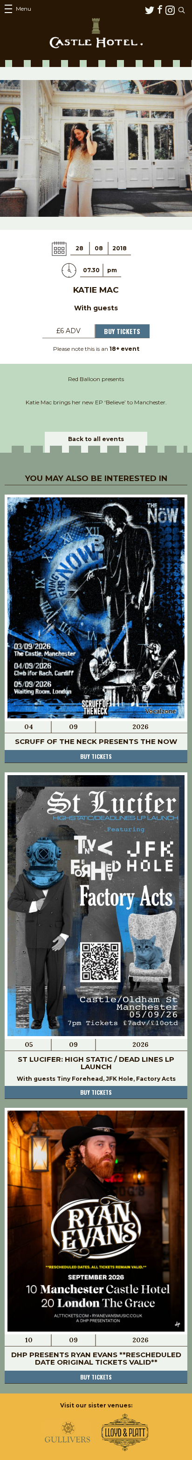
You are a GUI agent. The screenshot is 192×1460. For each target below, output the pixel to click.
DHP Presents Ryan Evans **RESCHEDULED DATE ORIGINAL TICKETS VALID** (96, 1358)
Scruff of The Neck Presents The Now (96, 741)
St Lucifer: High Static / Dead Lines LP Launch (96, 1063)
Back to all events (96, 438)
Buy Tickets (122, 331)
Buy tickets (96, 756)
